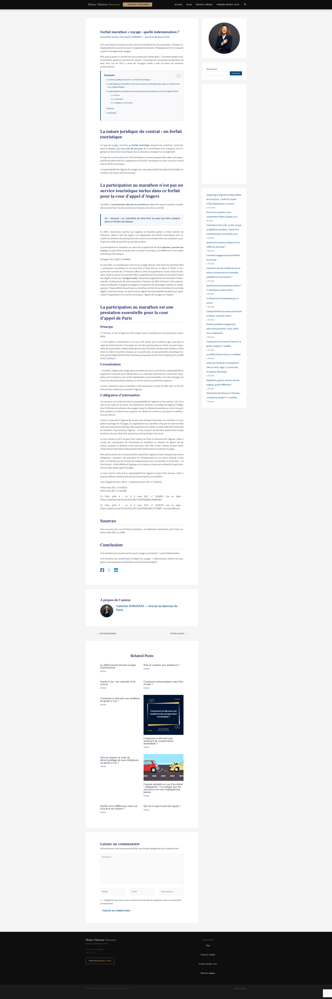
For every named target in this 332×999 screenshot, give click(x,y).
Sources (111, 108)
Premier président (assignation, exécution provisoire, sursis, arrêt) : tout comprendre (222, 328)
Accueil (179, 4)
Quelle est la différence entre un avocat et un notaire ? (118, 807)
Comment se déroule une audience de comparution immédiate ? (158, 741)
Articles (115, 37)
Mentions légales (208, 973)
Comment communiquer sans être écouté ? (163, 683)
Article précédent (106, 633)
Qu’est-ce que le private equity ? (162, 806)
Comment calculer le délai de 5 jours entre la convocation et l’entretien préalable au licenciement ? (223, 272)
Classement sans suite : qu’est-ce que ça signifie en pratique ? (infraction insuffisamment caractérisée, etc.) (223, 229)
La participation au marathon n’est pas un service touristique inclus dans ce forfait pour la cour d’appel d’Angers (144, 85)
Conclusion (112, 113)
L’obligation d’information (123, 103)
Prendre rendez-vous (228, 4)
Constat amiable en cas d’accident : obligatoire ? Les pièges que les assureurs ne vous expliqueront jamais (163, 788)
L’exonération (118, 99)
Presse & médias (204, 4)
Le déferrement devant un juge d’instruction (118, 666)
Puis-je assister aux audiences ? (162, 665)
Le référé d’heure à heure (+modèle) (223, 354)
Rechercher (211, 69)
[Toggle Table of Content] (177, 75)
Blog (189, 4)
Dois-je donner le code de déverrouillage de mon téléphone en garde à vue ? (119, 760)
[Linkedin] (116, 570)
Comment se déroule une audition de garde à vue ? (120, 700)
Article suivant (178, 633)
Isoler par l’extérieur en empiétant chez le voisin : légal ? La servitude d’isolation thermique (222, 367)
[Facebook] (102, 570)
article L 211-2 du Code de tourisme (125, 148)
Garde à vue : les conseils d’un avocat (117, 683)
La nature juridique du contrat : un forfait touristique (129, 79)
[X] (109, 570)
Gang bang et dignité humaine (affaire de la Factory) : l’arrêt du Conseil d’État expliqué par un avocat (223, 199)
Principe (116, 95)
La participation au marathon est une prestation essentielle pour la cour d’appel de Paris (143, 91)
